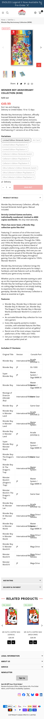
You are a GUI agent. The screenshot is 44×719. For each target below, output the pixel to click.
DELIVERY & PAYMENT (12, 587)
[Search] (7, 12)
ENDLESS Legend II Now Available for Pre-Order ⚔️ (22, 4)
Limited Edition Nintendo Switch (16, 140)
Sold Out (10, 20)
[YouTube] (36, 695)
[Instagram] (19, 695)
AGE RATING (8, 580)
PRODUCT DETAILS (10, 198)
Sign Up (22, 678)
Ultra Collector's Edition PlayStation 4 (18, 172)
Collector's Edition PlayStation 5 (16, 163)
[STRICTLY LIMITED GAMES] (22, 12)
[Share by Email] (32, 83)
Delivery (7, 181)
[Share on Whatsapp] (28, 83)
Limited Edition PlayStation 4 (15, 145)
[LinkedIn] (41, 695)
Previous (3, 47)
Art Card (36, 140)
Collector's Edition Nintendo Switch (17, 154)
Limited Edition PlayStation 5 (15, 149)
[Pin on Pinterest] (25, 83)
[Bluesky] (32, 695)
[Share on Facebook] (18, 83)
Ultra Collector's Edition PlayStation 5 (18, 177)
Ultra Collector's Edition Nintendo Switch (20, 168)
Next (41, 47)
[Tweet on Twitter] (21, 83)
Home (3, 20)
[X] (28, 695)
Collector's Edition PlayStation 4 (16, 158)
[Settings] (35, 12)
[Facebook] (23, 695)
